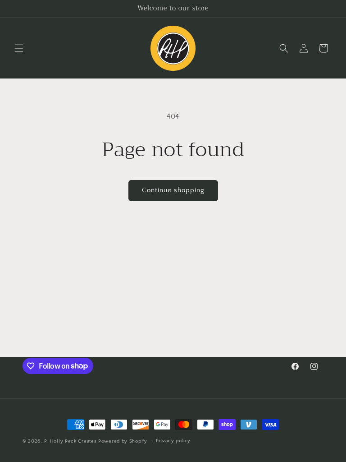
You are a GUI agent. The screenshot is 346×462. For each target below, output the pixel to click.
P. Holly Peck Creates (70, 441)
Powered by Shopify (122, 441)
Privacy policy (173, 441)
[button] (19, 48)
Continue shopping (173, 190)
